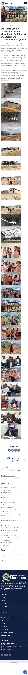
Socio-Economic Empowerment (10, 530)
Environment (6, 500)
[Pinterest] (15, 450)
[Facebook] (9, 450)
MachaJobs (5, 606)
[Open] (25, 672)
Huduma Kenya (6, 629)
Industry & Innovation (8, 507)
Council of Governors (7, 632)
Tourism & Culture (7, 533)
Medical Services (7, 518)
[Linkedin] (18, 450)
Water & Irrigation (7, 542)
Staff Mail (4, 623)
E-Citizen (4, 626)
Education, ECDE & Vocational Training (12, 495)
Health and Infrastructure (9, 505)
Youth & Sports (6, 545)
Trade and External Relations (10, 535)
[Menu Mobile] (25, 3)
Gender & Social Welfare (9, 502)
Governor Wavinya (10, 555)
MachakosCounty (6, 557)
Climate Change (7, 490)
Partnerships (6, 525)
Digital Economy (7, 492)
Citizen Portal (5, 612)
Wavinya (4, 560)
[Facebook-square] (2, 655)
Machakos (19, 555)
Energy (4, 497)
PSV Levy (4, 601)
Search (3, 475)
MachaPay (4, 603)
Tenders (4, 620)
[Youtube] (10, 655)
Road (13, 557)
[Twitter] (12, 450)
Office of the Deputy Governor (10, 520)
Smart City (19, 557)
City (3, 555)
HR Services (5, 609)
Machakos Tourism (6, 635)
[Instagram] (7, 655)
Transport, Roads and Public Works (11, 538)
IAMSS (3, 598)
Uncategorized (6, 540)
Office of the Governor (8, 523)
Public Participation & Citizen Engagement (13, 528)
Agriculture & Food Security (7, 26)
